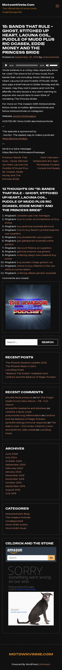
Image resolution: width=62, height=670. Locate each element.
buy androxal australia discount (35, 226)
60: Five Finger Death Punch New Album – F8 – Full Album (29, 401)
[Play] (6, 65)
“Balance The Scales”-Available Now (26, 373)
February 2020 (14, 468)
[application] (31, 65)
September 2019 (15, 486)
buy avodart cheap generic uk (35, 262)
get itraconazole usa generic (34, 251)
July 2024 (11, 457)
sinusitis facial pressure (19, 397)
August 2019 (12, 489)
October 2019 (13, 482)
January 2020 (13, 471)
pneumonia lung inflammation (23, 415)
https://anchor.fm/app (14, 138)
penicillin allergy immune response (26, 422)
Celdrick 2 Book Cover (18, 411)
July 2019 (10, 493)
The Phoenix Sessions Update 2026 (26, 362)
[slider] (54, 65)
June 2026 (11, 453)
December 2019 (14, 475)
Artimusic (45, 664)
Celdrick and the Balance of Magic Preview (30, 377)
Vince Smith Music (16, 528)
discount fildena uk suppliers (34, 247)
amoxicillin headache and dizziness (25, 408)
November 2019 (14, 479)
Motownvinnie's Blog (17, 513)
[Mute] (47, 65)
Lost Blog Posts (14, 369)
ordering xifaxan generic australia (36, 273)
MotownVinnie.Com (18, 4)
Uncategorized (14, 521)
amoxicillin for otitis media (20, 429)
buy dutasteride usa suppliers (35, 237)
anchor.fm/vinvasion (24, 116)
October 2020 (13, 461)
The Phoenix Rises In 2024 (20, 366)
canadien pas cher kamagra (33, 215)
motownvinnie (51, 57)
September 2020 (15, 464)
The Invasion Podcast (17, 517)
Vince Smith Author (16, 524)
